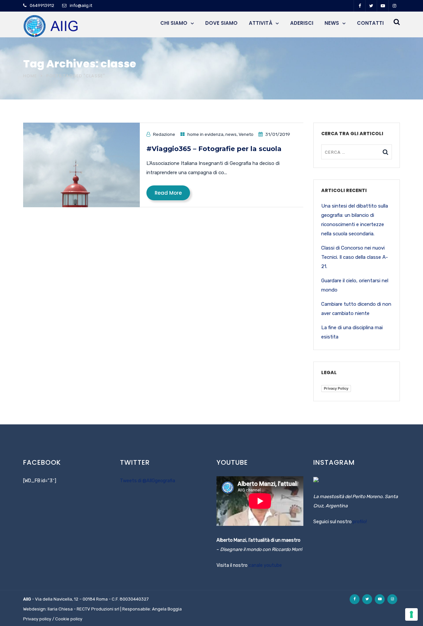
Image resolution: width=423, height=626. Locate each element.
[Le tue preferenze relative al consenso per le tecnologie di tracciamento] (411, 614)
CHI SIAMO (173, 23)
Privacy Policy (336, 388)
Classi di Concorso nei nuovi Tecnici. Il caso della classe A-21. (354, 257)
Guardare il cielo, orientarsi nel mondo (354, 285)
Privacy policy (37, 618)
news (231, 134)
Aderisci (301, 23)
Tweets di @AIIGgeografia (147, 481)
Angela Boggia (167, 608)
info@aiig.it (81, 5)
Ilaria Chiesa (60, 608)
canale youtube (265, 565)
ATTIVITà (260, 23)
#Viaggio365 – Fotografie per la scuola (214, 149)
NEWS (332, 23)
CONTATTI (370, 23)
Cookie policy (68, 618)
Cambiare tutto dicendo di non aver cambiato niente (356, 308)
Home (30, 76)
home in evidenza (205, 134)
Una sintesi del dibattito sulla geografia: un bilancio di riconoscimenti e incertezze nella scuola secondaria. (354, 220)
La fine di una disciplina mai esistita (352, 332)
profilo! (360, 522)
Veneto (246, 134)
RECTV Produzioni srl (98, 608)
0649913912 (42, 5)
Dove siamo (221, 23)
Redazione (164, 134)
